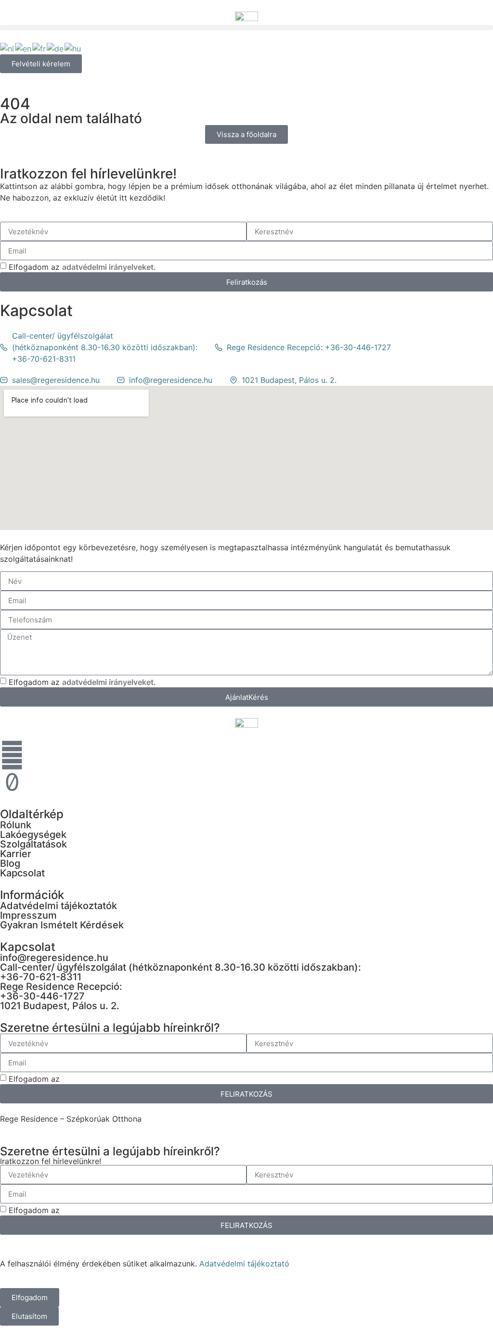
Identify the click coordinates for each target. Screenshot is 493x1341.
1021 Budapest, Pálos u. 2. (59, 1006)
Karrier (15, 854)
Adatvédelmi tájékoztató (244, 1263)
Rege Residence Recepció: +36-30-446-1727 (61, 991)
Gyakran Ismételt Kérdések (62, 925)
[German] (56, 47)
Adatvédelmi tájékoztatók (58, 905)
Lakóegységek (33, 834)
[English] (23, 47)
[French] (39, 47)
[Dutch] (7, 47)
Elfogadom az (82, 267)
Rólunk (15, 825)
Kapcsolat (22, 873)
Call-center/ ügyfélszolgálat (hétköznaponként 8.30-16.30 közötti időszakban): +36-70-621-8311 (180, 972)
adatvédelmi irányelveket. (109, 267)
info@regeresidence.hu (54, 957)
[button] (246, 27)
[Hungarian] (73, 47)
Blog (10, 863)
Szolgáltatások (33, 844)
